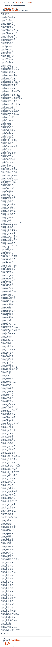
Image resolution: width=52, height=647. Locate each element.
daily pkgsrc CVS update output (16, 639)
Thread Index (25, 2)
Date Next (6, 2)
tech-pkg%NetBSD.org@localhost (10, 8)
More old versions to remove (13, 638)
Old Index (29, 2)
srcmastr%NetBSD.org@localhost (11, 10)
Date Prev (2, 2)
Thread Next (16, 2)
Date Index (20, 2)
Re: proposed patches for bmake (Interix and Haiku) (17, 637)
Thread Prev (11, 2)
